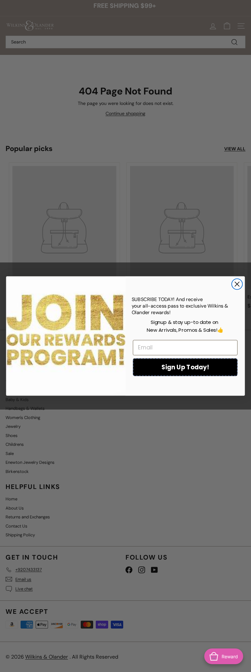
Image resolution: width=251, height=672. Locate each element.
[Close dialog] (237, 284)
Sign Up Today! (185, 367)
